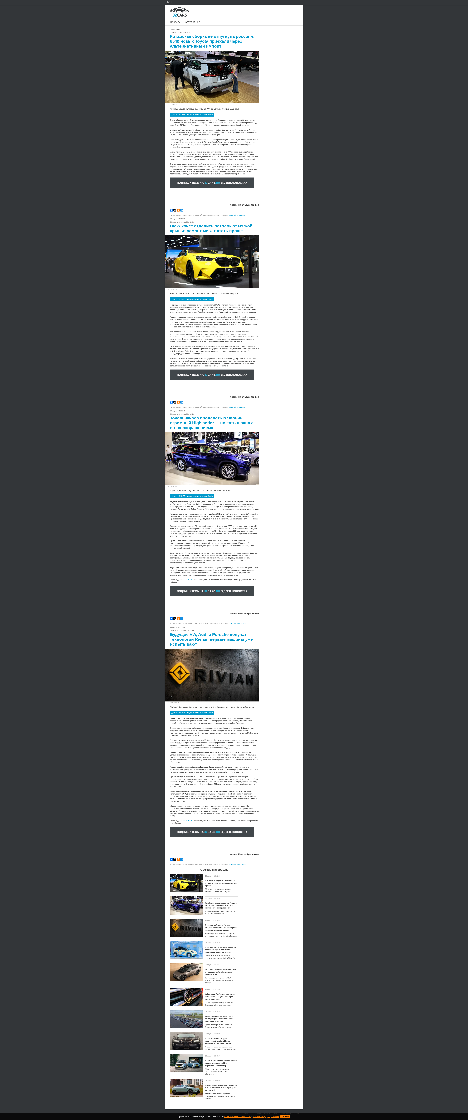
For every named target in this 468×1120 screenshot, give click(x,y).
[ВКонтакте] (171, 210)
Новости (175, 22)
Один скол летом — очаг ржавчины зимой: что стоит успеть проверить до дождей (221, 1087)
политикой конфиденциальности (266, 1117)
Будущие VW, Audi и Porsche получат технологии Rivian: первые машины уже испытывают (221, 927)
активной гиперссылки (237, 215)
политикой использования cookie (237, 1117)
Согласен (285, 1117)
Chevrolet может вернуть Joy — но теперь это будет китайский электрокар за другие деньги (220, 949)
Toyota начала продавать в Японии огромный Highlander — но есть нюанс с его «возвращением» (221, 905)
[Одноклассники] (178, 210)
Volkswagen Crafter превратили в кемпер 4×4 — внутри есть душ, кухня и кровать (219, 996)
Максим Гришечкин (248, 613)
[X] (174, 210)
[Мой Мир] (181, 210)
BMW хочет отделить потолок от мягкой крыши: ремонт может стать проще (221, 883)
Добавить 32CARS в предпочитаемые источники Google (192, 114)
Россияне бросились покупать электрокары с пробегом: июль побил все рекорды (219, 1018)
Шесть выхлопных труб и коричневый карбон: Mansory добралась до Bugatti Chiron (218, 1040)
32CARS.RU (188, 580)
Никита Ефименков (248, 205)
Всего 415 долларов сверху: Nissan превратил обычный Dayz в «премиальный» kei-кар (221, 1063)
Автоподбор (192, 22)
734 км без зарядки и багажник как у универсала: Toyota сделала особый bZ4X (220, 971)
